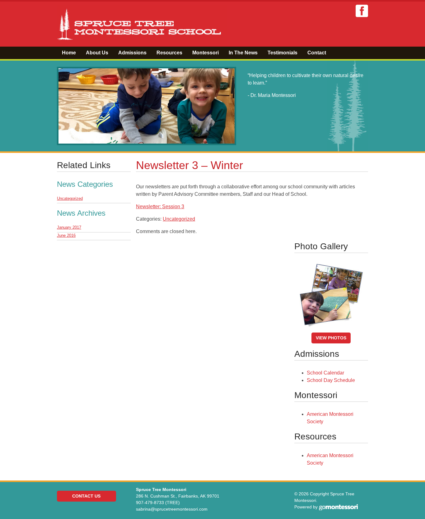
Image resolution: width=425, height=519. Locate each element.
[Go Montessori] (338, 506)
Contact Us (86, 496)
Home (69, 52)
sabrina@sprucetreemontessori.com (172, 509)
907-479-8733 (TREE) (158, 502)
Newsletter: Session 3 (160, 206)
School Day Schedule (331, 380)
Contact (316, 52)
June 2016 (66, 235)
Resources (169, 52)
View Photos (331, 337)
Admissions (132, 52)
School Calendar (325, 372)
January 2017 (69, 227)
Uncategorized (179, 219)
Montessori (205, 52)
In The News (243, 52)
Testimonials (282, 52)
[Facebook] (362, 10)
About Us (97, 52)
